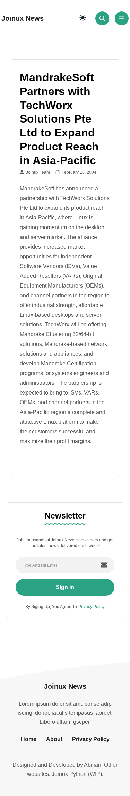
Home (28, 739)
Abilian (92, 765)
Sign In (65, 587)
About (54, 739)
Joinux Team (37, 172)
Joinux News (22, 18)
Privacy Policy (91, 606)
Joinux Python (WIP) (77, 774)
